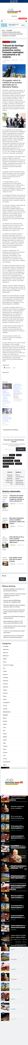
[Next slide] (25, 795)
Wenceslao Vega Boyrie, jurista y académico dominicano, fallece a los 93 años (14, 1)
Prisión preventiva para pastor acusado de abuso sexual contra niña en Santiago (6, 417)
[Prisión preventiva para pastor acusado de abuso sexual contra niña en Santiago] (7, 411)
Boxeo (4, 662)
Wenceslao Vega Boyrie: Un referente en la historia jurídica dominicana (14, 2)
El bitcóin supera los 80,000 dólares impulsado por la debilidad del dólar (14, 5)
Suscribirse (21, 449)
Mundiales (5, 715)
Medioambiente (7, 712)
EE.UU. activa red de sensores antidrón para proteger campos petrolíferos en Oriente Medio (14, 611)
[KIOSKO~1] (14, 25)
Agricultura (5, 649)
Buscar (4, 576)
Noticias (17, 460)
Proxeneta (18, 463)
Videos (4, 765)
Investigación (6, 702)
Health (4, 699)
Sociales (5, 746)
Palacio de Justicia (8, 463)
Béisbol (5, 658)
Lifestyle (5, 708)
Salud (4, 743)
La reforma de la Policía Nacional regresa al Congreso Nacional (17, 837)
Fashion (5, 690)
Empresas (5, 687)
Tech (4, 755)
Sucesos (5, 752)
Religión (5, 737)
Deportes (5, 674)
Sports (4, 749)
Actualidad (6, 42)
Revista (5, 740)
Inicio (18, 937)
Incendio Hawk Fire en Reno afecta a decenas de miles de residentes (19, 857)
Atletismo (5, 652)
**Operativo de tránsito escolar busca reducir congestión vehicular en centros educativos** (14, 3)
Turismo (5, 758)
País (4, 730)
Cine (4, 668)
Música (5, 718)
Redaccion (12, 503)
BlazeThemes (7, 944)
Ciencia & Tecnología (8, 665)
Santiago (5, 466)
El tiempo (5, 683)
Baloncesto (6, 655)
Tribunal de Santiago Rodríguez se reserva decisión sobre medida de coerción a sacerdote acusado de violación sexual (6, 395)
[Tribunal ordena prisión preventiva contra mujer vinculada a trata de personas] (18, 392)
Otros (4, 727)
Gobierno (12, 455)
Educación (5, 680)
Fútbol (4, 696)
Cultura (5, 671)
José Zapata (7, 60)
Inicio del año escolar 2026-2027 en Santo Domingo (15, 559)
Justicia (13, 42)
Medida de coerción (8, 458)
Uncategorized (6, 761)
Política (5, 733)
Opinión (5, 724)
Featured (5, 693)
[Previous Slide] (22, 795)
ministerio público (8, 460)
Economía (5, 677)
